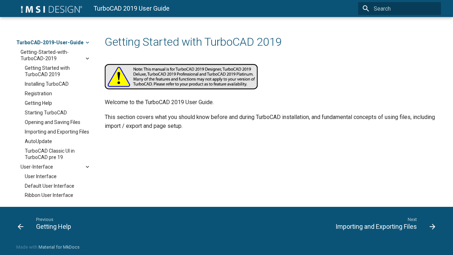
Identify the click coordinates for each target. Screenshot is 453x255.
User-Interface (37, 167)
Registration (38, 93)
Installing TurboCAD (47, 84)
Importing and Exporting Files (57, 132)
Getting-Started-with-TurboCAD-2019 (45, 55)
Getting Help (38, 103)
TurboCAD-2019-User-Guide (50, 42)
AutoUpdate (38, 141)
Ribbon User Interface (49, 195)
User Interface (41, 176)
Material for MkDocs (59, 247)
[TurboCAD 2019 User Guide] (49, 8)
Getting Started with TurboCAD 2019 (47, 71)
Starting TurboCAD (46, 112)
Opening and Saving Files (52, 122)
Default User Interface (49, 186)
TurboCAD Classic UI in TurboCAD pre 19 (50, 154)
